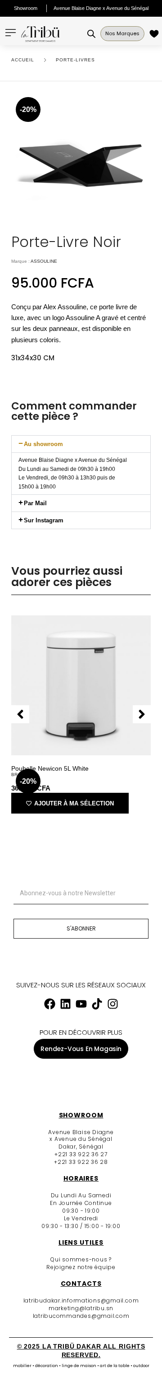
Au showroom (43, 444)
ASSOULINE (44, 261)
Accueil (22, 59)
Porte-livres (75, 59)
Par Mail (35, 503)
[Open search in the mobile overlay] (91, 34)
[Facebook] (49, 1004)
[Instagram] (112, 1004)
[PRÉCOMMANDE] (155, 33)
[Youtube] (81, 1004)
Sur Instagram (43, 520)
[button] (81, 444)
